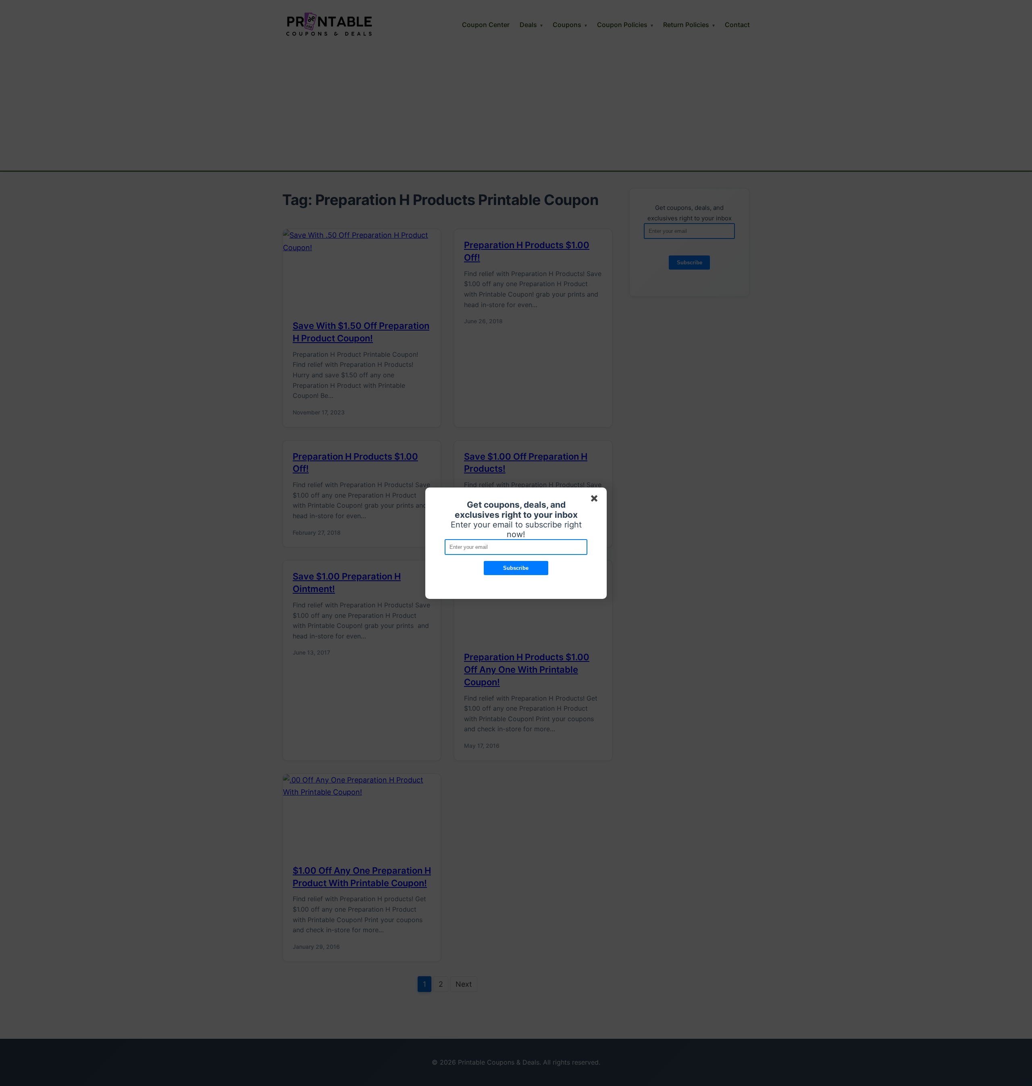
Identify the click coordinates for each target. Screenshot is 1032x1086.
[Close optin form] (596, 500)
